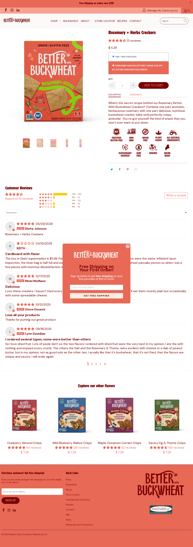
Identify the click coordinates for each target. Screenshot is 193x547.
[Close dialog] (127, 246)
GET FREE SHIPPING (96, 295)
